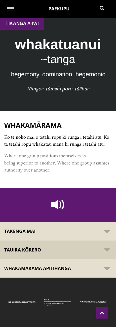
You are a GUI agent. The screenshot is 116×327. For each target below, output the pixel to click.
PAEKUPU (59, 9)
